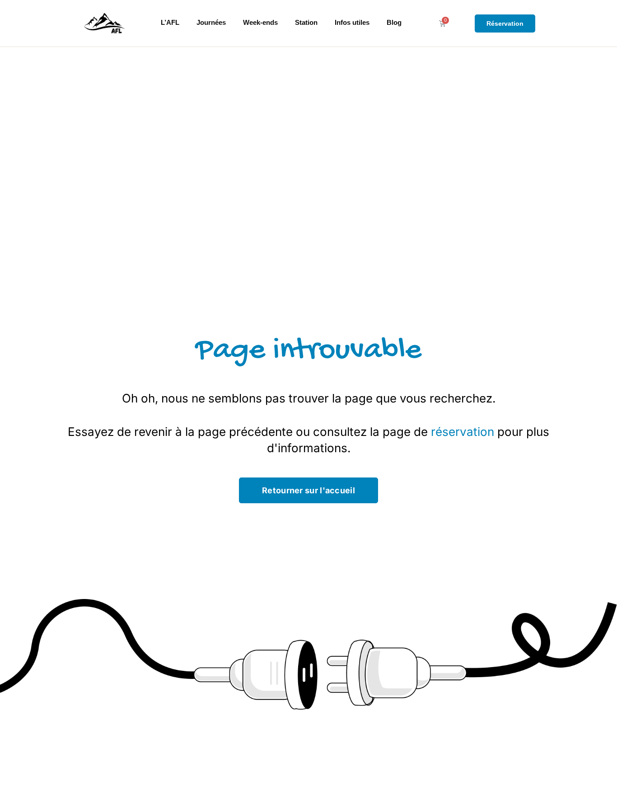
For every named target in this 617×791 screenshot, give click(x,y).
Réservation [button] (505, 23)
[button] (308, 490)
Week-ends (260, 22)
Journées (211, 22)
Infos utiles (352, 22)
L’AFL (170, 22)
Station (306, 22)
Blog (394, 22)
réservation (462, 432)
